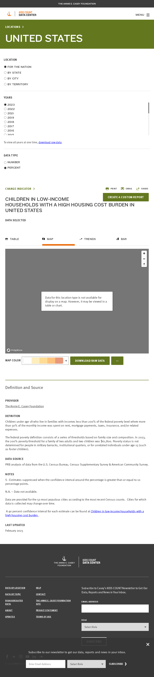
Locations (12, 27)
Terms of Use (43, 616)
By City (13, 78)
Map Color (13, 360)
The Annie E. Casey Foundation (77, 3)
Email (129, 188)
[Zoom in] (144, 253)
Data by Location (15, 587)
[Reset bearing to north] (144, 264)
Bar (124, 239)
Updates (10, 616)
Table (14, 239)
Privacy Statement (47, 610)
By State (14, 72)
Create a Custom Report (126, 197)
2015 (11, 135)
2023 (11, 104)
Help (38, 587)
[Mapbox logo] (14, 350)
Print (114, 188)
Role (84, 620)
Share (144, 188)
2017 (11, 126)
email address (90, 601)
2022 (11, 109)
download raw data (50, 142)
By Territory (18, 84)
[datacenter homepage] (27, 13)
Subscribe (116, 664)
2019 (11, 117)
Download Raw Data (90, 361)
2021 (11, 113)
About (9, 610)
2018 (11, 122)
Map (50, 239)
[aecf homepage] (9, 13)
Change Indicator (18, 189)
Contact (41, 594)
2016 (11, 130)
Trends (90, 239)
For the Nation (19, 67)
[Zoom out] (144, 259)
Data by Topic (13, 594)
